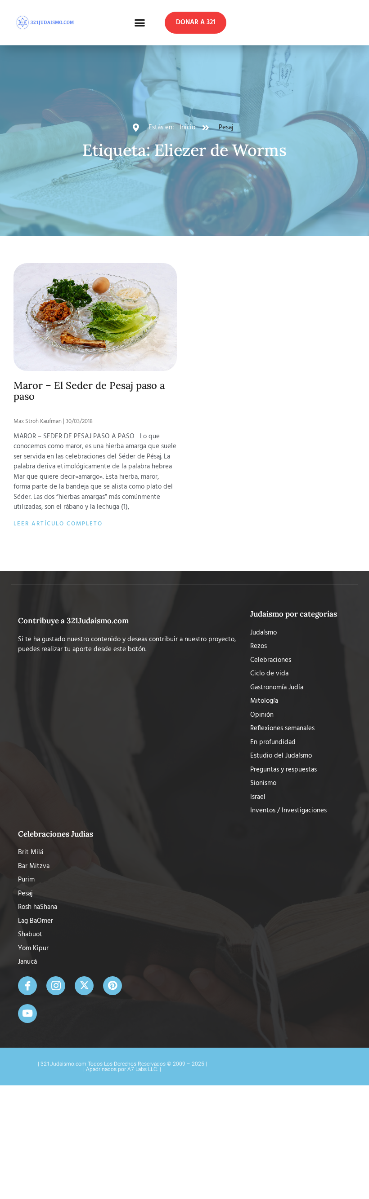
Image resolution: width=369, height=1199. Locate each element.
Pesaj (226, 128)
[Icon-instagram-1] (55, 985)
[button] (139, 22)
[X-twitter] (84, 985)
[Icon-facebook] (27, 985)
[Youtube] (27, 1013)
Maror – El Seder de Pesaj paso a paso (89, 390)
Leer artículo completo (58, 524)
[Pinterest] (112, 985)
